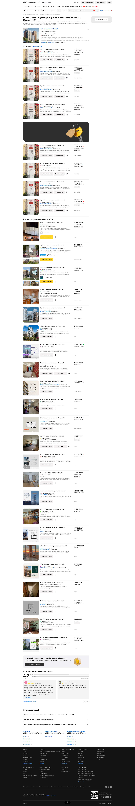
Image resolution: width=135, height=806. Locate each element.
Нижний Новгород (66, 761)
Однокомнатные (100, 751)
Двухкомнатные (100, 757)
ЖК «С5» (42, 531)
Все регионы (43, 777)
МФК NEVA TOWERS (44, 549)
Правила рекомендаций (72, 786)
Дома (24, 773)
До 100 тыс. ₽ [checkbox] (57, 133)
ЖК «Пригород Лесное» (45, 311)
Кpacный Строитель (27, 757)
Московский (81, 757)
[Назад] (84, 701)
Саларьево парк (43, 421)
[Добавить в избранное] (88, 29)
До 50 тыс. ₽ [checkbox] (38, 133)
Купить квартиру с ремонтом (85, 779)
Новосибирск (65, 755)
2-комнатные (26, 741)
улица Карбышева (49, 622)
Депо (24, 755)
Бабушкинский (43, 759)
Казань (63, 759)
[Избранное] (75, 2)
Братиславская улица (49, 512)
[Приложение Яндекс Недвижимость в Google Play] (106, 796)
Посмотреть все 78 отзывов (29, 701)
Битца (24, 751)
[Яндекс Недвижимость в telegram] (111, 787)
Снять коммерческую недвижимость (86, 775)
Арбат (41, 757)
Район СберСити (44, 270)
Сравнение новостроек (45, 769)
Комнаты (25, 777)
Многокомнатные (101, 755)
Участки (25, 771)
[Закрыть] (111, 10)
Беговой (42, 761)
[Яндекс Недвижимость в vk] (106, 787)
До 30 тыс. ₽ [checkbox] (29, 133)
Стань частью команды (44, 786)
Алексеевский (43, 755)
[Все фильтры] (24, 10)
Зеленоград (81, 755)
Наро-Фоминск (43, 293)
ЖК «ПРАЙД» (43, 604)
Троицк (79, 759)
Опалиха (25, 759)
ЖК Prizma (42, 329)
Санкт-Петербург (66, 753)
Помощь (82, 786)
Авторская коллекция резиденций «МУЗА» (50, 384)
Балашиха (42, 403)
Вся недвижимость (27, 786)
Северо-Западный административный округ (50, 751)
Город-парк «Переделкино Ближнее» (48, 248)
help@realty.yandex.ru (51, 795)
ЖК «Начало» (43, 348)
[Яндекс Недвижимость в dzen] (108, 787)
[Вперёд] (87, 701)
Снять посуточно (65, 771)
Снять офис (80, 777)
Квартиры (26, 731)
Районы (41, 771)
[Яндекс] (109, 803)
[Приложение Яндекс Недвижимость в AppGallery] (108, 796)
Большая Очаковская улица (50, 439)
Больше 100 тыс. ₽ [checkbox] (31, 137)
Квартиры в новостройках (76, 731)
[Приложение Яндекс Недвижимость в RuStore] (110, 796)
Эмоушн (42, 641)
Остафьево (25, 761)
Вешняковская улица (48, 366)
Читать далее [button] (27, 697)
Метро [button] (97, 10)
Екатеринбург (65, 757)
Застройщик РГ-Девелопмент (47, 42)
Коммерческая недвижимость (30, 775)
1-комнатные (26, 739)
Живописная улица (49, 403)
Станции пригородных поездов (47, 775)
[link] (109, 2)
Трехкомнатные (100, 753)
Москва (42, 226)
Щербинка (80, 751)
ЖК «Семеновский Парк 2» (46, 52)
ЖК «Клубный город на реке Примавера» (49, 567)
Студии (25, 736)
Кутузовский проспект (49, 226)
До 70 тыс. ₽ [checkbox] (48, 133)
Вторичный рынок (51, 731)
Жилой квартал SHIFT (45, 458)
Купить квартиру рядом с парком (85, 771)
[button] (78, 2)
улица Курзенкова (51, 293)
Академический (43, 753)
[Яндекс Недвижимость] (31, 2)
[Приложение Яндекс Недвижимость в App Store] (103, 796)
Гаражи (25, 769)
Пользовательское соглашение (58, 786)
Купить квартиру (82, 769)
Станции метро (43, 773)
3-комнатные (26, 744)
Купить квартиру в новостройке (85, 773)
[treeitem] (27, 6)
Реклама (36, 786)
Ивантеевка (81, 761)
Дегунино (25, 753)
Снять (63, 769)
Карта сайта (88, 786)
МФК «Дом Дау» (44, 494)
